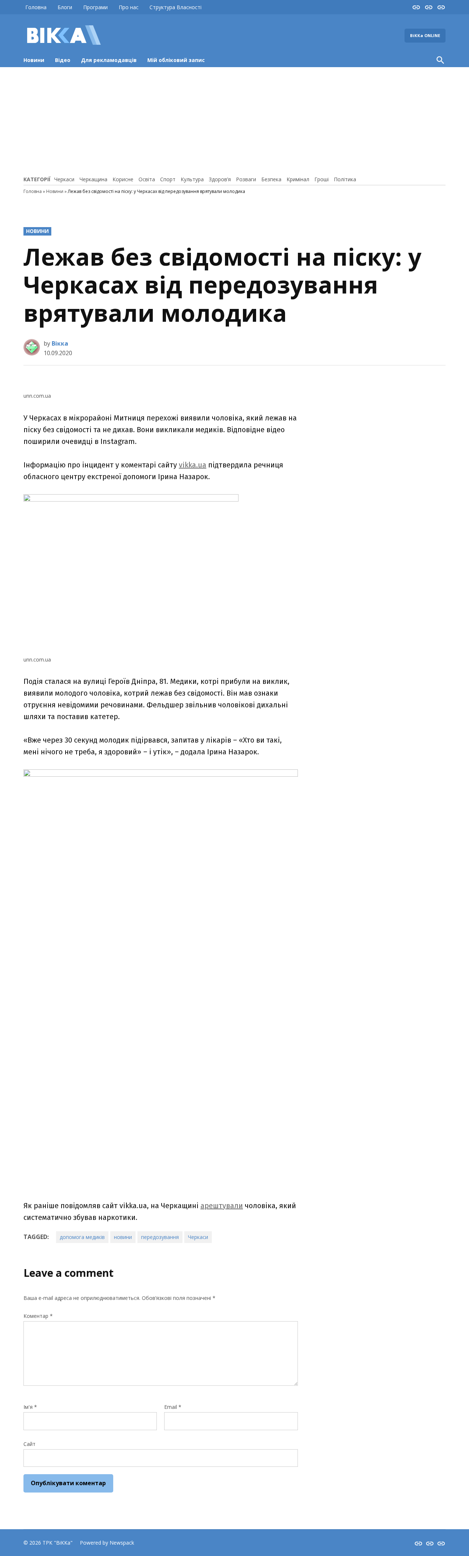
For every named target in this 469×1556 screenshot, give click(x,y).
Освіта (147, 179)
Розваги (246, 179)
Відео (62, 60)
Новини (33, 60)
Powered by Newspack (107, 1542)
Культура (192, 179)
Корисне (122, 179)
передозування (160, 1236)
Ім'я (30, 1406)
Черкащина (93, 179)
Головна (36, 7)
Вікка (60, 343)
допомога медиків (82, 1236)
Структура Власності (175, 7)
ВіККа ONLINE (425, 35)
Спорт (168, 179)
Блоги (65, 7)
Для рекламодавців (109, 60)
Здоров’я (220, 179)
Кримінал (298, 179)
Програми (95, 7)
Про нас (129, 7)
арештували (221, 1205)
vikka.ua (192, 464)
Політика (345, 179)
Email (172, 1406)
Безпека (271, 179)
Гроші (321, 179)
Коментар (38, 1315)
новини (123, 1236)
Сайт (29, 1443)
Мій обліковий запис (176, 60)
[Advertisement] (234, 120)
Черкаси (64, 179)
